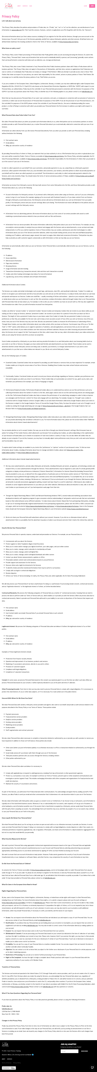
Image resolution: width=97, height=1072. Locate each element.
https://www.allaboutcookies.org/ (28, 452)
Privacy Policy (17, 1063)
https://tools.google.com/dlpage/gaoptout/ (32, 408)
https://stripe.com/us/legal (84, 176)
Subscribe (84, 1051)
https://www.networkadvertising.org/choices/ (40, 506)
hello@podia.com (87, 91)
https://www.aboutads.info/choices (67, 506)
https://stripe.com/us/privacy (11, 178)
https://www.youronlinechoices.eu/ (78, 509)
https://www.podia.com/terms (68, 42)
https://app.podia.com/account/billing (13, 903)
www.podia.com (17, 30)
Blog (31, 6)
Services (25, 6)
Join (92, 6)
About (19, 6)
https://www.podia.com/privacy (37, 159)
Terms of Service (6, 1063)
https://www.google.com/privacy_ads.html (56, 406)
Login (85, 6)
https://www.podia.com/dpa (20, 987)
